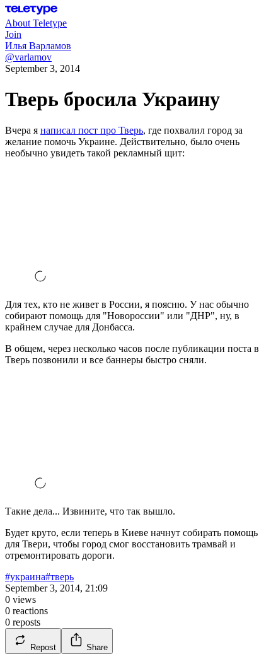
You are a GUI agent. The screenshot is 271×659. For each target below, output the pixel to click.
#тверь (59, 576)
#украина (25, 576)
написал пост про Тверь (91, 130)
